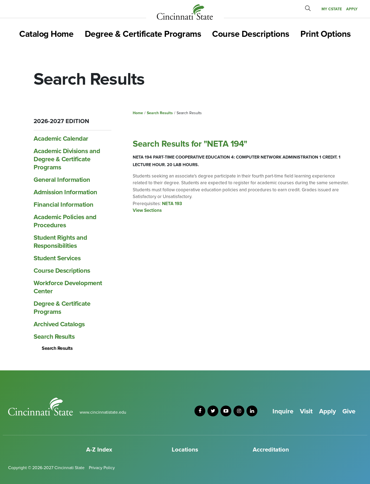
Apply (327, 411)
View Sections (147, 210)
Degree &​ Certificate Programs (62, 308)
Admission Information (65, 192)
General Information (62, 180)
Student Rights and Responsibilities (60, 242)
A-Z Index (99, 449)
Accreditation (271, 449)
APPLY (352, 9)
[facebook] (199, 411)
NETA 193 (172, 203)
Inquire (282, 411)
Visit (306, 411)
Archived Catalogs (59, 324)
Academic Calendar (61, 139)
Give (348, 411)
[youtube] (225, 411)
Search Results (54, 337)
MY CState (332, 9)
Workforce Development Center (68, 287)
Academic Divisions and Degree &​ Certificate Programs (67, 159)
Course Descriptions (250, 34)
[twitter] (212, 411)
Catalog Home (46, 34)
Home (138, 113)
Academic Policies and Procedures (65, 221)
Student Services (57, 258)
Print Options (325, 34)
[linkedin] (251, 411)
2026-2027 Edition (61, 121)
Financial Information (63, 205)
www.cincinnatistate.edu (103, 412)
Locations (185, 449)
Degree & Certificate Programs (143, 34)
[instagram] (238, 411)
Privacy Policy (102, 467)
